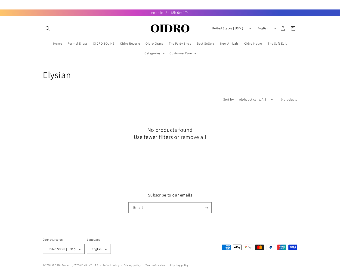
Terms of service (155, 265)
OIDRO (56, 265)
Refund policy (111, 265)
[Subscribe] (206, 207)
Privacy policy (132, 265)
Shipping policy (179, 265)
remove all (193, 137)
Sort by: (228, 99)
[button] (48, 28)
